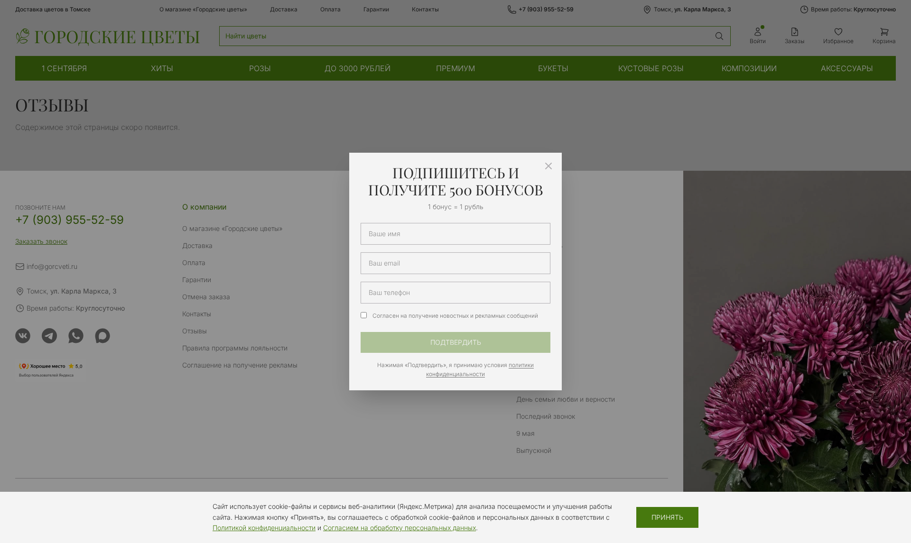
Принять (667, 517)
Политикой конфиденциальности (264, 528)
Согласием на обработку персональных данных (399, 528)
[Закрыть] (548, 166)
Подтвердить (455, 342)
